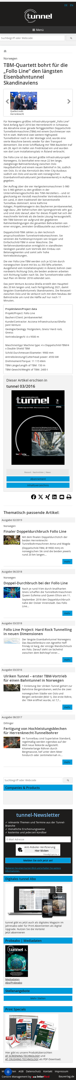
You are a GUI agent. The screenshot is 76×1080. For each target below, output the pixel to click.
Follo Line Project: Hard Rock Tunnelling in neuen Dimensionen (38, 631)
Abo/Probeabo (13, 982)
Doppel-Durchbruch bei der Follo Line (36, 583)
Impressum (61, 1071)
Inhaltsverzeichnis (38, 485)
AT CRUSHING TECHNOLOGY (22, 1059)
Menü (40, 30)
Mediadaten (12, 979)
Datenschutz (33, 1071)
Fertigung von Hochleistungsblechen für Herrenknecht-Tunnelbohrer (35, 730)
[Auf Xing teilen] (47, 498)
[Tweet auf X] (40, 498)
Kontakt (47, 1071)
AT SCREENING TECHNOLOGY (22, 1056)
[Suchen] (71, 38)
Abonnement (38, 479)
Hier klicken (42, 850)
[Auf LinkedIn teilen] (54, 498)
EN (71, 5)
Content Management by (17, 1076)
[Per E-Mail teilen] (61, 497)
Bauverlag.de (66, 1076)
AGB (21, 1071)
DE (66, 5)
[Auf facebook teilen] (33, 498)
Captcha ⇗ (51, 854)
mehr (67, 561)
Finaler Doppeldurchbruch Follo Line (35, 531)
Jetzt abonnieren (15, 932)
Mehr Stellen (38, 998)
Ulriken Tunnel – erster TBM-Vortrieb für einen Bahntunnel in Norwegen (35, 678)
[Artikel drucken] (68, 497)
